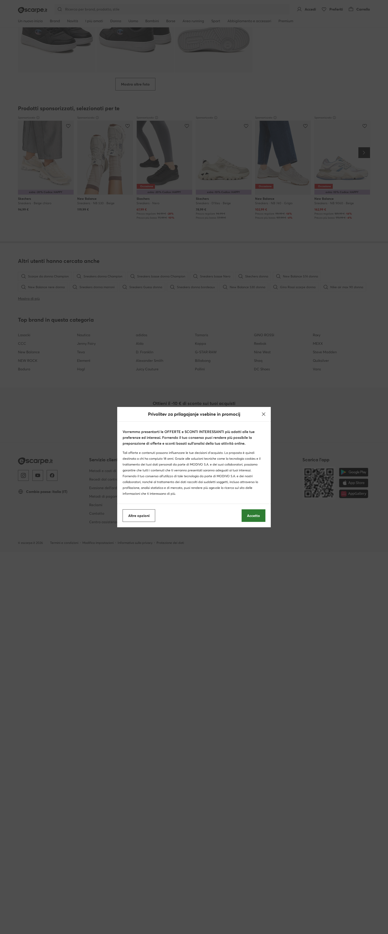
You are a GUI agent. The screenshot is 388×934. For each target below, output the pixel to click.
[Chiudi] (263, 414)
